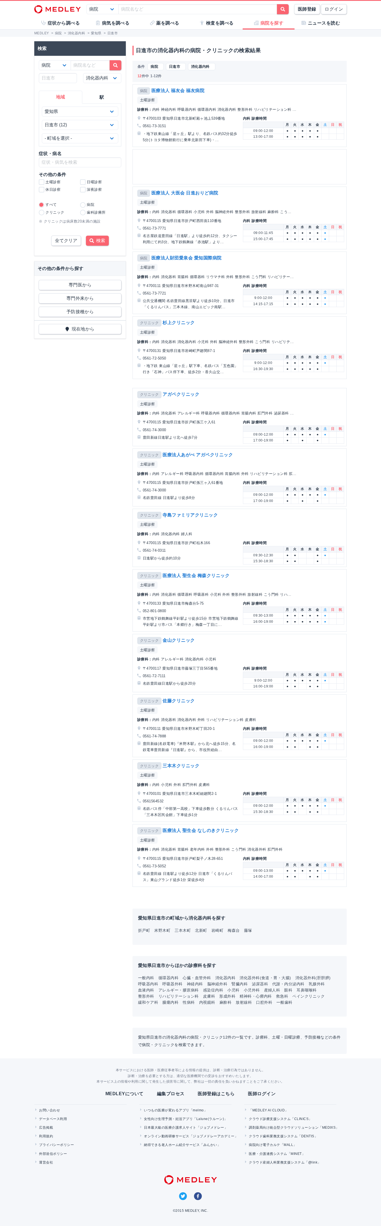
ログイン (334, 9)
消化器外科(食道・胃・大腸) (265, 978)
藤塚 (248, 930)
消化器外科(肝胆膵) (313, 978)
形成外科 (227, 996)
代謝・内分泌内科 (288, 984)
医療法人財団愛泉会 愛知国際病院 (186, 257)
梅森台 (234, 930)
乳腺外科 (317, 984)
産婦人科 (272, 990)
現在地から (82, 329)
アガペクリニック (181, 394)
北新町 (201, 930)
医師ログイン (262, 1093)
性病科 (189, 1002)
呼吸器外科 (172, 984)
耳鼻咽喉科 (306, 990)
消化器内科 (225, 978)
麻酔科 (226, 1002)
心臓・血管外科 (197, 978)
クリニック (149, 323)
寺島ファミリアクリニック (190, 515)
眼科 (288, 990)
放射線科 (244, 1002)
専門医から (80, 285)
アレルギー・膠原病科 (178, 990)
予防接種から (80, 311)
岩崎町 (217, 930)
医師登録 (307, 9)
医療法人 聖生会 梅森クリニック (196, 575)
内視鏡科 (207, 1002)
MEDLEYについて (124, 1093)
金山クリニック (179, 640)
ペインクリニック (308, 996)
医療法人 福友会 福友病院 (177, 90)
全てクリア (66, 240)
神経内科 (195, 984)
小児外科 (252, 990)
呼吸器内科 (148, 984)
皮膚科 (209, 996)
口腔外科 (264, 1002)
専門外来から (80, 298)
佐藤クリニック (179, 700)
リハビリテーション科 (178, 996)
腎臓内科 (240, 984)
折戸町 (144, 930)
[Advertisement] (240, 167)
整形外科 (146, 996)
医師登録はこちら (216, 1093)
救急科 (282, 996)
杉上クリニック (179, 322)
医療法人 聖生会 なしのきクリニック (201, 830)
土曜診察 (147, 100)
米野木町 (162, 930)
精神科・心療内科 (256, 996)
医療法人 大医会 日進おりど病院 (184, 192)
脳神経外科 (217, 984)
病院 (144, 91)
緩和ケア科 (148, 1002)
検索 (99, 240)
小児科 (233, 990)
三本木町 (183, 930)
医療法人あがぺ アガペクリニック (198, 454)
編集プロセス (171, 1093)
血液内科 (146, 990)
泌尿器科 (260, 984)
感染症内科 (213, 990)
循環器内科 (168, 978)
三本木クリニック (181, 765)
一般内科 (146, 978)
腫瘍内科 (170, 1002)
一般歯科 (284, 1002)
